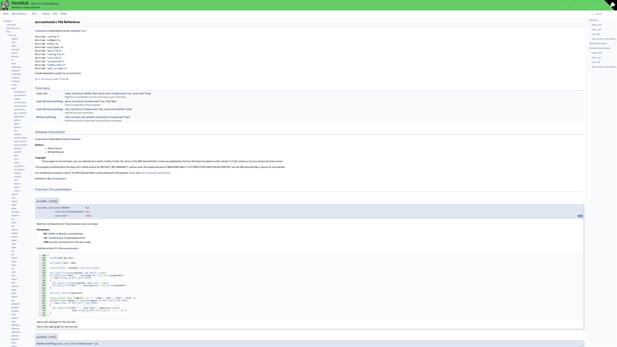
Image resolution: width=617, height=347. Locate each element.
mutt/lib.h (54, 50)
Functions (593, 20)
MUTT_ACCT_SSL (98, 310)
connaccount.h (56, 65)
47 (55, 248)
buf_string (105, 275)
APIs (55, 14)
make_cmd (70, 93)
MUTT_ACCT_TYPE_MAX (114, 300)
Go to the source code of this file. (52, 79)
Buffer (88, 93)
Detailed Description (598, 43)
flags (65, 278)
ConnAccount (119, 93)
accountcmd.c (59, 178)
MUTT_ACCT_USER (81, 278)
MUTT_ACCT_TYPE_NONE (84, 303)
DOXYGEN (580, 6)
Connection (41, 31)
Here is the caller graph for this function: (57, 326)
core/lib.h (54, 58)
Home (6, 14)
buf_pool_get (88, 268)
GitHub (63, 14)
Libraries (46, 14)
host (93, 273)
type (64, 303)
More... (84, 31)
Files (34, 14)
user (96, 283)
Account (53, 242)
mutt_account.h (57, 68)
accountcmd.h (55, 61)
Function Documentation (600, 48)
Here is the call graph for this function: (56, 322)
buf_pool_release (60, 293)
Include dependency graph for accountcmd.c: (58, 73)
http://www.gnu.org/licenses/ (155, 173)
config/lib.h (55, 54)
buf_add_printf (59, 275)
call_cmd (70, 109)
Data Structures (18, 14)
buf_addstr (56, 263)
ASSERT (54, 258)
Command (74, 31)
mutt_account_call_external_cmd (83, 117)
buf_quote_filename (61, 273)
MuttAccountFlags (53, 101)
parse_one (70, 101)
